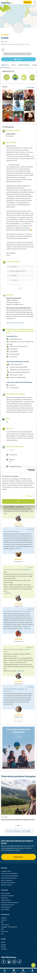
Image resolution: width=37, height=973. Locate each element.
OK (19, 501)
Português (4, 949)
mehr (18, 736)
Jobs (2, 933)
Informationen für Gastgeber (9, 873)
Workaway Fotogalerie (7, 895)
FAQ (2, 922)
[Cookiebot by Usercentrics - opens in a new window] (27, 470)
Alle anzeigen (30, 87)
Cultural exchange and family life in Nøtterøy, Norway (18, 819)
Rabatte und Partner (6, 885)
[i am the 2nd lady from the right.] (18, 116)
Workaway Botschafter (7, 904)
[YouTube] (9, 962)
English (3, 942)
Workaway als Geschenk (8, 882)
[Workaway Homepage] (7, 2)
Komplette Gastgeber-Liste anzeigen (18, 831)
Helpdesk (4, 918)
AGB (2, 929)
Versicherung (5, 924)
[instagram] (14, 962)
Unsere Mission (5, 909)
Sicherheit (4, 920)
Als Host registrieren (6, 880)
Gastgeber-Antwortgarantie (9, 927)
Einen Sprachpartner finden (15, 322)
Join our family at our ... (25, 569)
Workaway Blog (5, 893)
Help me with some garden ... (17, 689)
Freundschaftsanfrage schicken (18, 54)
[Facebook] (3, 962)
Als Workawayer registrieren (9, 878)
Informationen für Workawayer (9, 875)
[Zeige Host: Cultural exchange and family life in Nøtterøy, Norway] (18, 797)
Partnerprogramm (6, 907)
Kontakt (19, 59)
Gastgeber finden (6, 871)
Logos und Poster (6, 900)
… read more (17, 548)
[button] (15, 825)
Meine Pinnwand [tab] (24, 65)
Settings (29, 496)
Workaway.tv (4, 898)
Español (3, 946)
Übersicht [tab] (5, 65)
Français (3, 944)
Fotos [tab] (13, 65)
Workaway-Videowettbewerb (9, 902)
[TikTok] (19, 961)
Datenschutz (4, 931)
